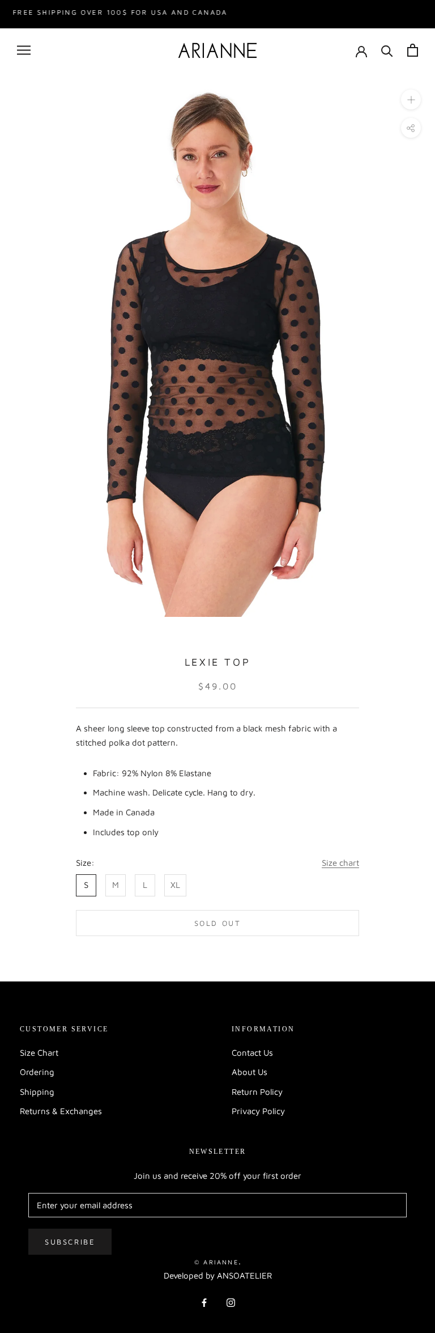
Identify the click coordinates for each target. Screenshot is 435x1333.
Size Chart (39, 1052)
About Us (249, 1072)
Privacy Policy (258, 1111)
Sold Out (217, 923)
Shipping (37, 1092)
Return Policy (257, 1092)
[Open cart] (412, 50)
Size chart (340, 862)
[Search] (387, 50)
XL (175, 885)
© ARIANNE (216, 1262)
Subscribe (70, 1241)
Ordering (37, 1072)
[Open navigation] (24, 50)
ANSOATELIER (244, 1275)
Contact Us (252, 1052)
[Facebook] (204, 1302)
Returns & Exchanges (61, 1111)
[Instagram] (231, 1302)
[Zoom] (411, 99)
